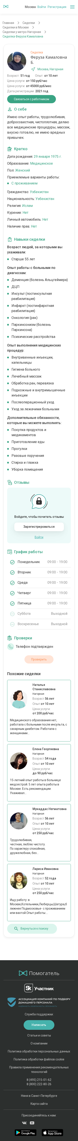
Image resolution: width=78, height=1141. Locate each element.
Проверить (39, 659)
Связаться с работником (31, 99)
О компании (39, 1043)
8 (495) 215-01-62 (39, 1080)
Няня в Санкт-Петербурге (39, 1095)
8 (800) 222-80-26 (39, 1084)
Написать (39, 1025)
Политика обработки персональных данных (39, 1051)
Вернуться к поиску (34, 928)
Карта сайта (39, 1103)
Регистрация (57, 7)
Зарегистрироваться (39, 526)
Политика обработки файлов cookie (39, 1059)
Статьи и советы (39, 1035)
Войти (41, 7)
